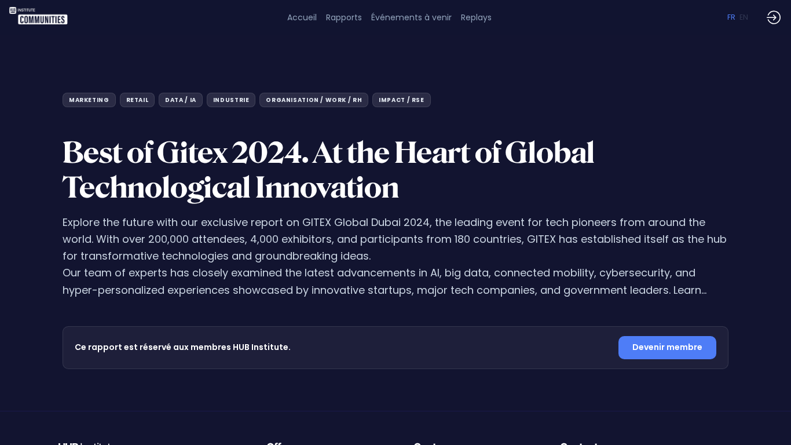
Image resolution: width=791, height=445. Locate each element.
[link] (344, 17)
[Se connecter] (773, 17)
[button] (731, 17)
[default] (302, 17)
